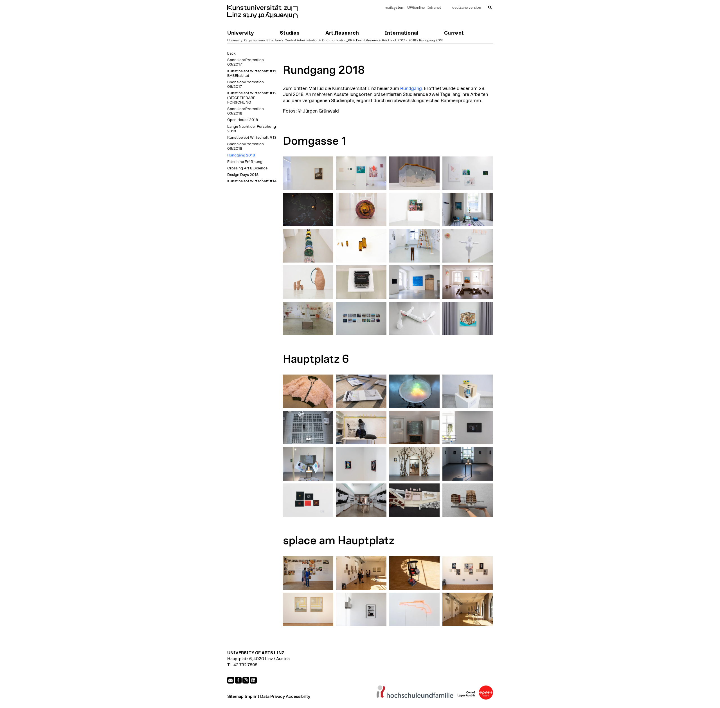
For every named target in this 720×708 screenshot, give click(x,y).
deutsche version (466, 8)
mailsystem (394, 8)
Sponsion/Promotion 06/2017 (245, 84)
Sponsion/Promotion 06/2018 (245, 146)
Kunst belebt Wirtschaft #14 (251, 181)
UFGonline (416, 8)
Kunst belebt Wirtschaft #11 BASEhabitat (251, 73)
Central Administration (301, 40)
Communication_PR (337, 40)
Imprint (251, 696)
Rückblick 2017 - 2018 (399, 40)
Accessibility (298, 696)
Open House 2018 (242, 120)
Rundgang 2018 (431, 40)
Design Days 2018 (242, 175)
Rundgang (411, 88)
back (231, 53)
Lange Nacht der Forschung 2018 (251, 129)
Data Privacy (272, 696)
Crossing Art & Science (247, 168)
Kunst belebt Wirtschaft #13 (251, 138)
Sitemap (235, 696)
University (234, 40)
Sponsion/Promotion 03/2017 (245, 62)
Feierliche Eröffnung (244, 162)
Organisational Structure (262, 40)
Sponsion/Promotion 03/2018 (245, 111)
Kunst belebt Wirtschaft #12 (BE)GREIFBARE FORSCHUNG (251, 97)
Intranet (434, 8)
